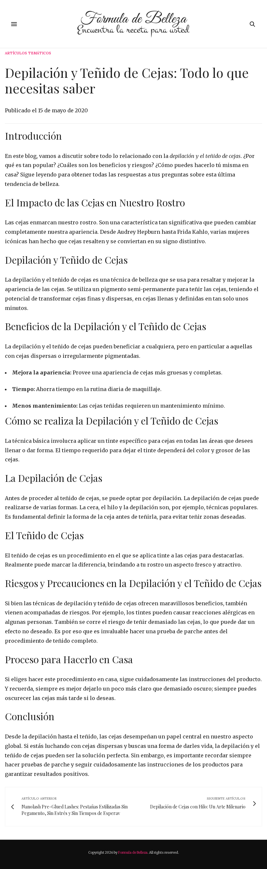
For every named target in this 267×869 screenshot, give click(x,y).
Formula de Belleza (133, 852)
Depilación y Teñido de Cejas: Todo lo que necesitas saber (127, 80)
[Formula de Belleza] (133, 24)
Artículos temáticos (28, 53)
